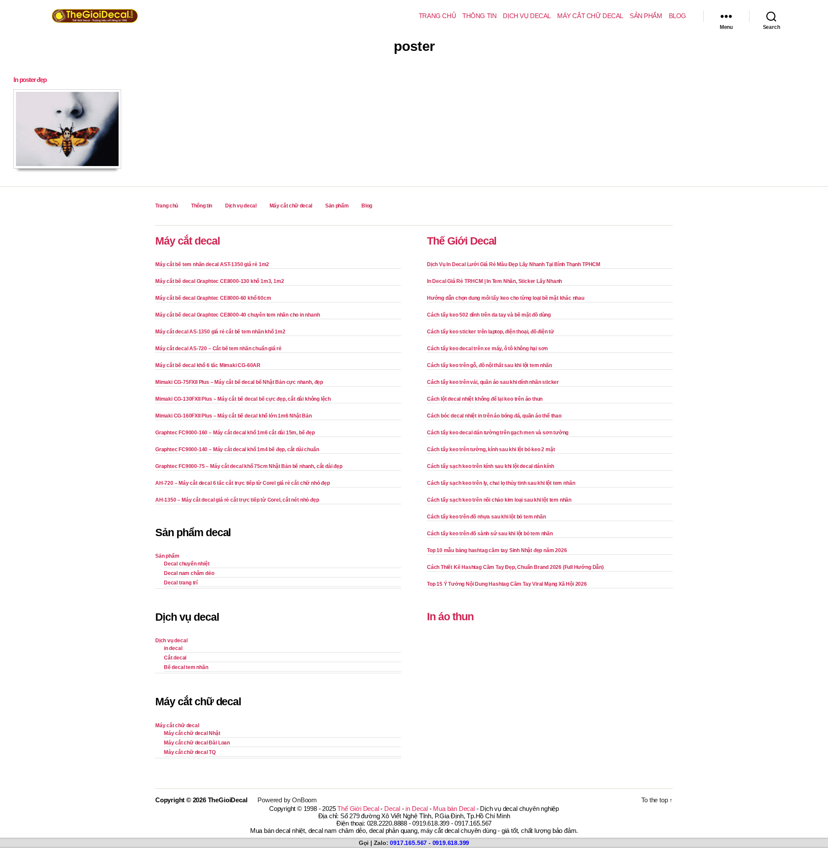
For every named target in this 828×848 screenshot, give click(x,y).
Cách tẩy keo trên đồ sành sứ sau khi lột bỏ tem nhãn (490, 534)
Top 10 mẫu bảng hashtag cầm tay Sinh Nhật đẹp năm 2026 (497, 550)
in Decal (416, 808)
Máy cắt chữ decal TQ (190, 752)
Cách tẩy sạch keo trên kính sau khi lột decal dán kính (490, 466)
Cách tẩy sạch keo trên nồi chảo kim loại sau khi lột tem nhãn (499, 500)
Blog (677, 15)
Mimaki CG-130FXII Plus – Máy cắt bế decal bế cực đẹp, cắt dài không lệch (243, 399)
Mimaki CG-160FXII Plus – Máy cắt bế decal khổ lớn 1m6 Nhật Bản (233, 416)
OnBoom (304, 800)
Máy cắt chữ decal (590, 15)
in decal (173, 648)
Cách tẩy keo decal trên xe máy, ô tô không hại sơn (487, 348)
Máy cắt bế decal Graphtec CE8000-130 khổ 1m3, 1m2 (219, 281)
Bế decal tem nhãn (186, 667)
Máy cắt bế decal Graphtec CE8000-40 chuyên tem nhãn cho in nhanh (237, 315)
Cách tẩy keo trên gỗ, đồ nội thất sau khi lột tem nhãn (489, 365)
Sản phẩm (646, 15)
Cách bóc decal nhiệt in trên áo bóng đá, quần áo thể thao (494, 416)
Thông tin (479, 15)
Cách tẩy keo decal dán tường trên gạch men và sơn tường (497, 433)
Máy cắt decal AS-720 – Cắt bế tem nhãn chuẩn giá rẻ (218, 348)
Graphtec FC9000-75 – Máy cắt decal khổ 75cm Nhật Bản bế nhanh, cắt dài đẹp (248, 466)
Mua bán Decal (453, 808)
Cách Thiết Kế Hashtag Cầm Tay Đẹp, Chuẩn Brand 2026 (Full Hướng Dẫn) (515, 567)
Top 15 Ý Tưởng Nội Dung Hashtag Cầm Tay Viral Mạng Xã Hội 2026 (507, 584)
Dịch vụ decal (527, 15)
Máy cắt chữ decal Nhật (192, 733)
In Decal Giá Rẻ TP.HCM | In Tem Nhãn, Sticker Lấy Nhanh (494, 281)
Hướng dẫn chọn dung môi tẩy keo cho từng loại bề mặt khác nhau (505, 298)
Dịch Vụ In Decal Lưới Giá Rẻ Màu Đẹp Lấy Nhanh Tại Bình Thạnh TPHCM (513, 264)
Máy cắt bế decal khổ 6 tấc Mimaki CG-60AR (207, 365)
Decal (392, 808)
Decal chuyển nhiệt (187, 564)
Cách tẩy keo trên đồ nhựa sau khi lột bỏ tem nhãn (486, 517)
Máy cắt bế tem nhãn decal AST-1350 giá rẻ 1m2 (212, 264)
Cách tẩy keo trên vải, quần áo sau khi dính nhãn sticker (493, 382)
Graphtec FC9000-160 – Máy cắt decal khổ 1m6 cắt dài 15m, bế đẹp (235, 433)
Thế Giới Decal (461, 241)
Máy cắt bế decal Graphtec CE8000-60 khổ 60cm (213, 298)
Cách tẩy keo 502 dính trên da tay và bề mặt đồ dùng (489, 315)
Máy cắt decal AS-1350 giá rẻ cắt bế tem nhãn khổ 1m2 (220, 332)
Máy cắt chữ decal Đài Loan (197, 743)
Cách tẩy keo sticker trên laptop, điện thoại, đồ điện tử (490, 332)
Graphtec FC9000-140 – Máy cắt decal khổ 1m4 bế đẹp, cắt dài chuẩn (237, 449)
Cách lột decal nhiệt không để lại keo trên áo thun (485, 399)
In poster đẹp (30, 79)
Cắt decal (175, 658)
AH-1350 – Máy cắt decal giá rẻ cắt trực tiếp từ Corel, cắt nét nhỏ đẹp (237, 500)
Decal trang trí (181, 583)
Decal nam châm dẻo (189, 573)
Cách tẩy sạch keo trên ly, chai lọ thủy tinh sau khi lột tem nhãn (501, 483)
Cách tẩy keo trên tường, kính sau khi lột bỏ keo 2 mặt (491, 449)
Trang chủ (437, 15)
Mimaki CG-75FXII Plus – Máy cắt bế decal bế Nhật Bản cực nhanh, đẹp (239, 382)
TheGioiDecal (228, 800)
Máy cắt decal (187, 241)
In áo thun (450, 616)
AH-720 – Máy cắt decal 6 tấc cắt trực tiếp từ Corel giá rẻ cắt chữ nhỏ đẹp (242, 483)
